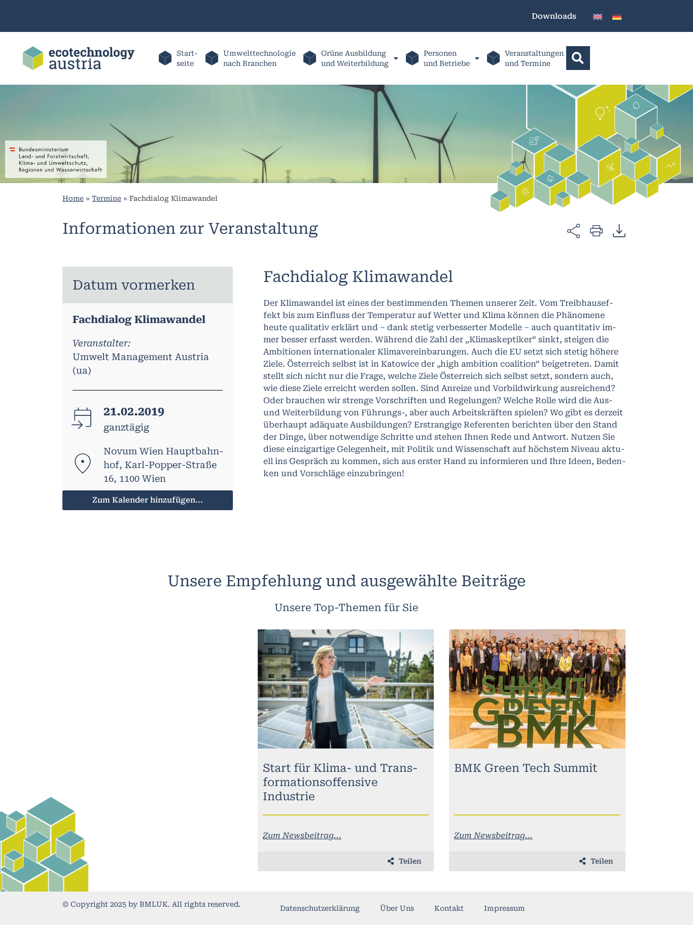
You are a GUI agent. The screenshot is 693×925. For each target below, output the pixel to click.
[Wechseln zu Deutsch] (617, 16)
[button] (578, 58)
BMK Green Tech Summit (525, 768)
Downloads (554, 16)
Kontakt (449, 908)
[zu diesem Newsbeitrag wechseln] (346, 689)
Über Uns (397, 908)
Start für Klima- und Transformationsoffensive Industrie (340, 782)
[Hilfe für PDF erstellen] (619, 230)
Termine (106, 198)
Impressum (504, 908)
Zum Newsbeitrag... (302, 835)
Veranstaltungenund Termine (534, 58)
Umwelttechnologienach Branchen (259, 58)
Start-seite (187, 58)
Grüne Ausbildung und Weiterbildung (355, 58)
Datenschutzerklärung (320, 908)
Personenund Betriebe (447, 58)
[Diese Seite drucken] (596, 230)
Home (73, 198)
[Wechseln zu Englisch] (597, 16)
